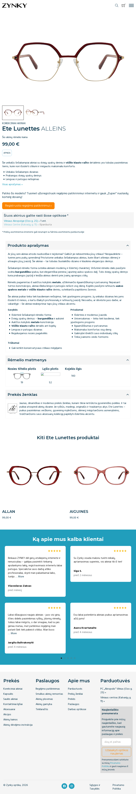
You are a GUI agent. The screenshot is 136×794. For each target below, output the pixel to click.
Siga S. (78, 571)
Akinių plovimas (44, 699)
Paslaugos (47, 680)
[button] (124, 5)
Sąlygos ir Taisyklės (95, 787)
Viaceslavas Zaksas (19, 585)
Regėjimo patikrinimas (48, 689)
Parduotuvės (75, 689)
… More (19, 576)
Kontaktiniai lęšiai (13, 704)
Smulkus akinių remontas (49, 694)
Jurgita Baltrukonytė (21, 642)
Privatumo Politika (111, 764)
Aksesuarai (9, 709)
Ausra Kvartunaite (85, 628)
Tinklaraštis (42, 709)
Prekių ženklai (75, 694)
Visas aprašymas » (12, 184)
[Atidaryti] (131, 5)
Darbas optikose (77, 709)
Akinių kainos (10, 720)
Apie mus (79, 680)
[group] (34, 481)
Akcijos (7, 714)
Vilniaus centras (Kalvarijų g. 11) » (115, 699)
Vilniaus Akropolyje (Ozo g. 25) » (22, 221)
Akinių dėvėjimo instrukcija (18, 725)
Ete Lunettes (21, 128)
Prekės (11, 680)
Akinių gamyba (44, 704)
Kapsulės (8, 694)
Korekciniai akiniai (12, 689)
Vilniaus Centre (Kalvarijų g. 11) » (21, 224)
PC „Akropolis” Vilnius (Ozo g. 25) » (116, 690)
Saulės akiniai (10, 699)
